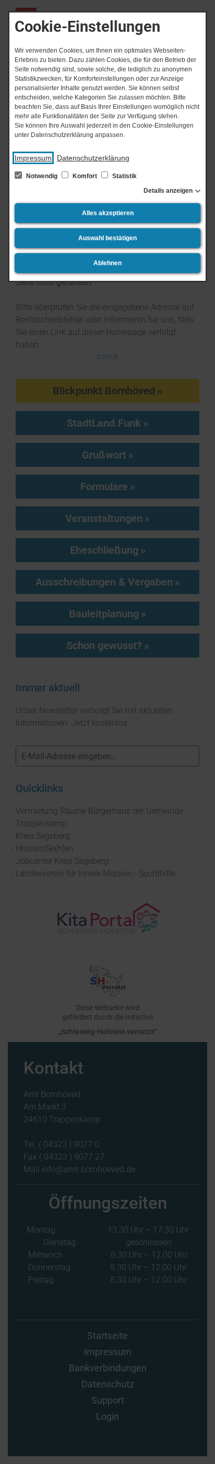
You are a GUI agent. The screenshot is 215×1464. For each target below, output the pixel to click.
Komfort (85, 176)
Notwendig (42, 176)
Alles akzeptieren (108, 213)
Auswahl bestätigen (107, 238)
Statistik (124, 176)
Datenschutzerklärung (93, 158)
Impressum (33, 158)
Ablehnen (107, 263)
